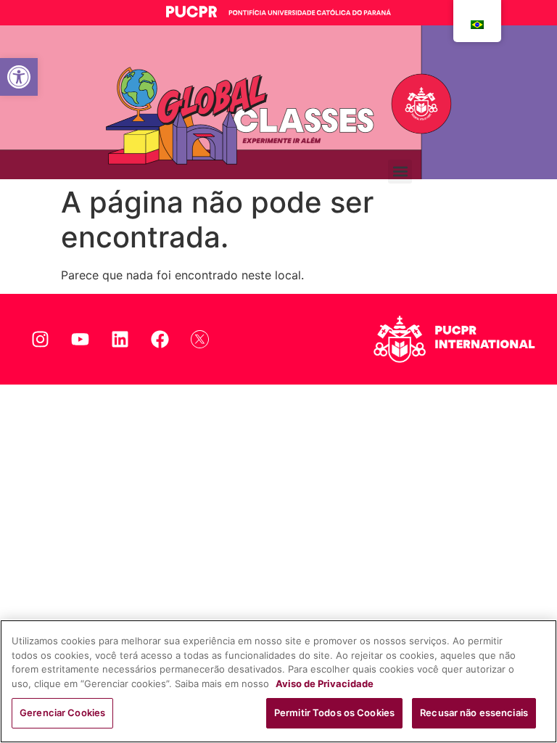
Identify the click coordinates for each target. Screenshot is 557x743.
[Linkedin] (120, 339)
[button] (19, 77)
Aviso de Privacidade (325, 683)
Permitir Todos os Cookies (334, 712)
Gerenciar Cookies (62, 712)
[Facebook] (159, 339)
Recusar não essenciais (474, 712)
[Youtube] (80, 339)
